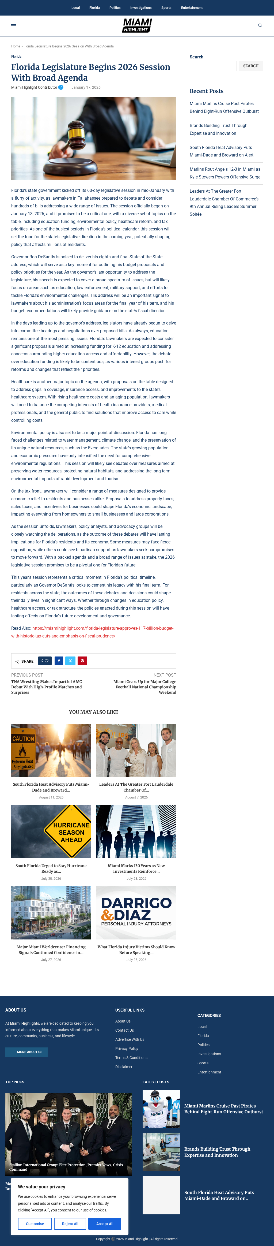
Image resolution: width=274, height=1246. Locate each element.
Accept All (104, 1224)
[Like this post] (46, 660)
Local (75, 8)
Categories (209, 1016)
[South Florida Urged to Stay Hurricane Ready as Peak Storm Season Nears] (51, 831)
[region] (69, 1206)
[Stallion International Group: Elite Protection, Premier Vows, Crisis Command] (68, 1134)
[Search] (260, 26)
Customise (35, 1224)
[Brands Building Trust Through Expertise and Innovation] (161, 1152)
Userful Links (129, 1010)
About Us (123, 1021)
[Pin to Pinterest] (82, 660)
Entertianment (209, 1072)
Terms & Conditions (131, 1058)
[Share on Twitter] (70, 660)
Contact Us (124, 1030)
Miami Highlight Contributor (37, 87)
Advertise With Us (129, 1039)
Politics (115, 8)
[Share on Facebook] (59, 660)
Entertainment (192, 8)
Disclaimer (123, 1067)
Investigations (141, 8)
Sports (166, 8)
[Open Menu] (13, 25)
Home (15, 46)
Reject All (70, 1224)
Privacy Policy (126, 1048)
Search (196, 56)
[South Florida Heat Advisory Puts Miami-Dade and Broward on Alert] (51, 750)
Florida (94, 8)
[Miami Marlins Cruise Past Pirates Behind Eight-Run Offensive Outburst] (161, 1109)
